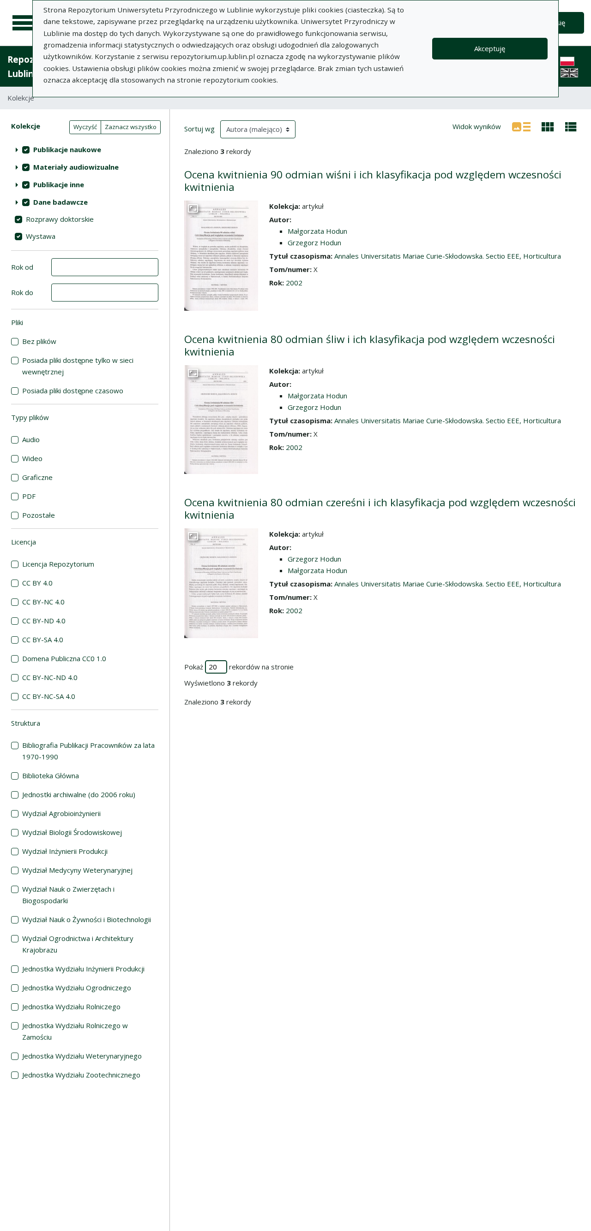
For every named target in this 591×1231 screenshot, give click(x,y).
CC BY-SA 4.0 (42, 639)
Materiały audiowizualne (76, 167)
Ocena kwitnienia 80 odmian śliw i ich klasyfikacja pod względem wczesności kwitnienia (369, 345)
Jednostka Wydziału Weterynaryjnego (82, 1055)
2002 (294, 282)
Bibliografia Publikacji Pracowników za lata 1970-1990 (88, 750)
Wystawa (40, 236)
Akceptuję (489, 48)
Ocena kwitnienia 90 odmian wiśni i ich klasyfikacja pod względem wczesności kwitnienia (372, 180)
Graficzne (37, 477)
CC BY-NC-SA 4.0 (48, 696)
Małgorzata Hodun (317, 231)
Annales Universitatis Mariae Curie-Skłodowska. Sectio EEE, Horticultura (447, 255)
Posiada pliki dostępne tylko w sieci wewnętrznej (77, 365)
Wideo (32, 458)
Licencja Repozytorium (58, 563)
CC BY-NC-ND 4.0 (50, 677)
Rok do (22, 292)
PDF (29, 496)
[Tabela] (571, 125)
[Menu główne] (24, 23)
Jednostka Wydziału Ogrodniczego (76, 987)
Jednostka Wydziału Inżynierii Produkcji (83, 968)
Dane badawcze (60, 202)
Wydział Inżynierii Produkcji (65, 851)
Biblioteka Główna (50, 775)
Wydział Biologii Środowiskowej (72, 832)
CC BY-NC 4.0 (43, 601)
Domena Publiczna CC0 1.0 (64, 658)
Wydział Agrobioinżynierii (61, 813)
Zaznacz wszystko (131, 127)
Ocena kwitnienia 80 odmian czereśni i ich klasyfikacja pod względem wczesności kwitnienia (380, 508)
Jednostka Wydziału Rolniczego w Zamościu (75, 1031)
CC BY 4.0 (37, 582)
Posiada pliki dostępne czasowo (72, 390)
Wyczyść (85, 127)
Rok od (22, 267)
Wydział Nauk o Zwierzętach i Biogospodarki (68, 894)
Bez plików (39, 341)
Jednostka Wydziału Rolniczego (71, 1006)
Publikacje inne (58, 184)
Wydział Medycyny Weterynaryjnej (77, 870)
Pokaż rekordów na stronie (239, 666)
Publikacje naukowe (67, 149)
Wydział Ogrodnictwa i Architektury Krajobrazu (77, 944)
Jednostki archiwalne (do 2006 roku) (78, 794)
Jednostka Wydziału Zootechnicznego (81, 1074)
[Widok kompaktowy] (548, 125)
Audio (31, 439)
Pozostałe (38, 515)
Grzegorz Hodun (314, 242)
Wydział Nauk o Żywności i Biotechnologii (86, 919)
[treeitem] (84, 149)
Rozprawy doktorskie (60, 219)
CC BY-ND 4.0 (44, 620)
